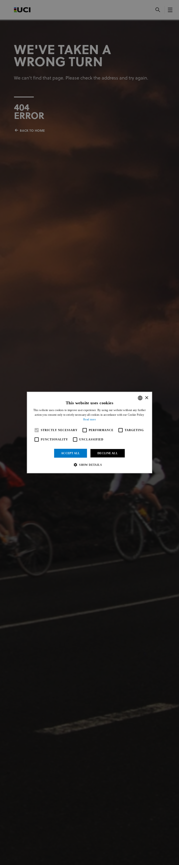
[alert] (89, 432)
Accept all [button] (70, 453)
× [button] (146, 397)
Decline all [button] (107, 453)
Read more (89, 419)
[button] (89, 464)
